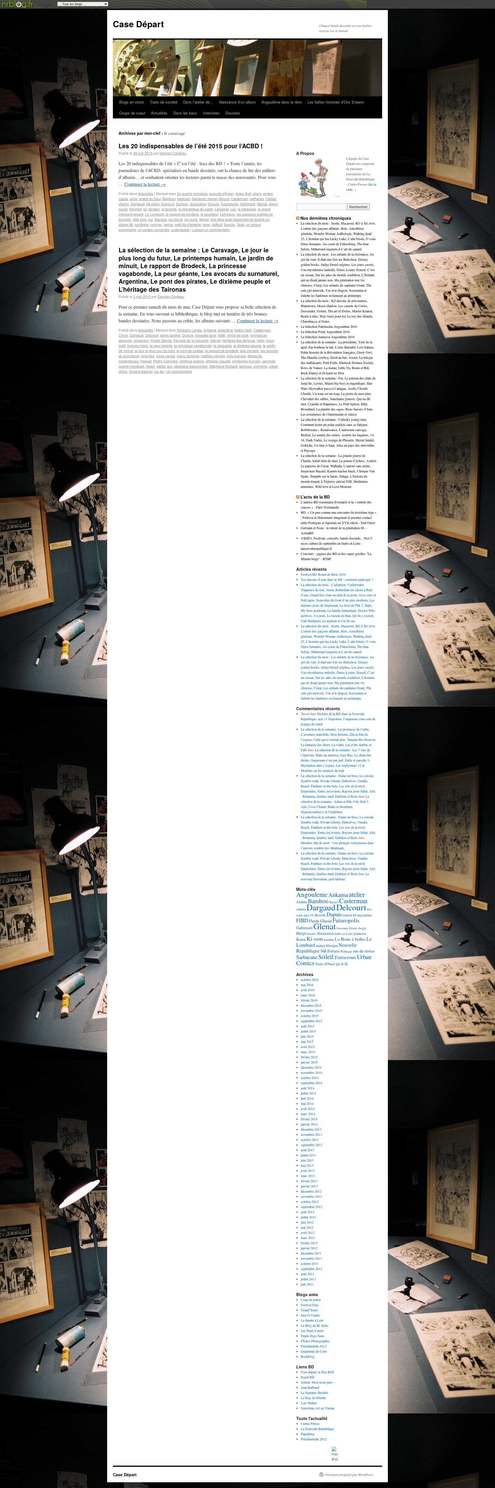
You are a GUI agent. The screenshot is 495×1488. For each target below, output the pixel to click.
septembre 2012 (311, 1206)
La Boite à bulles (350, 939)
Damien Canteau (173, 153)
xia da (159, 371)
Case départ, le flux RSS (317, 1372)
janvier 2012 (309, 1248)
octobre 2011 (310, 1263)
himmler (135, 209)
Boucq (224, 198)
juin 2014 (307, 1098)
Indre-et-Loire (344, 934)
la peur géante (161, 345)
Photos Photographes (315, 1341)
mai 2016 (307, 984)
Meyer (204, 219)
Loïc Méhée (309, 1403)
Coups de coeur (132, 113)
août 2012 (307, 1212)
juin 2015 (307, 1036)
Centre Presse (310, 1423)
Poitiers (333, 951)
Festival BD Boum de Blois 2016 (323, 574)
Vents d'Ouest (325, 963)
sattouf (217, 224)
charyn (124, 203)
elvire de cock (238, 335)
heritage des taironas (238, 340)
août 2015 (307, 1026)
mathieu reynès (213, 355)
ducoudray (198, 203)
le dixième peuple (247, 345)
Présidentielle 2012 (314, 1346)
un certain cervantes (153, 229)
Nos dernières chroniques (325, 218)
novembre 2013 (311, 1134)
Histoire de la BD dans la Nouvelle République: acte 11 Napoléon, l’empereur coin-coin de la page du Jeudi (338, 718)
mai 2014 (307, 1103)
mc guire (191, 219)
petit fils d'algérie (188, 224)
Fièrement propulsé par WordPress (349, 1474)
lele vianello (249, 350)
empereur (141, 340)
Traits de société (163, 102)
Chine (123, 335)
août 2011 (307, 1273)
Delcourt (167, 203)
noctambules (129, 361)
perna (168, 224)
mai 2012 (307, 1227)
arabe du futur (150, 198)
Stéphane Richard (223, 366)
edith (221, 335)
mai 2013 (307, 1165)
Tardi (240, 224)
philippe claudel (218, 361)
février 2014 (309, 1119)
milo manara (236, 355)
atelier (357, 894)
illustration (325, 933)
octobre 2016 (310, 979)
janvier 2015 (309, 1062)
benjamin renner (204, 198)
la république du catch (195, 209)
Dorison (182, 203)
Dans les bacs (185, 113)
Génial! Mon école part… (318, 1382)
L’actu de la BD (315, 497)
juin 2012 (307, 1222)
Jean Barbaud (310, 1387)
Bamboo (169, 198)
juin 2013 (307, 1160)
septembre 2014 (311, 1082)
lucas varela (165, 355)
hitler (260, 340)
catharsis (257, 198)
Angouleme (311, 894)
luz (150, 219)
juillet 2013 (308, 1155)
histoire (311, 934)
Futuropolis (229, 203)
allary (257, 193)
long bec (147, 355)
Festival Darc (310, 1304)
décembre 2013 (311, 1129)
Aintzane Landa (189, 330)
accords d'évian (221, 193)
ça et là (341, 963)
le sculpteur (209, 214)
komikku (329, 940)
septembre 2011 (311, 1268)
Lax (233, 209)
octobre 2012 (310, 1201)
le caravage (247, 209)
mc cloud (175, 219)
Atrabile (301, 901)
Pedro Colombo (165, 361)
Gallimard (247, 203)
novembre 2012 (311, 1196)
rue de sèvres (364, 951)
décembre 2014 (311, 1067)
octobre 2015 (310, 1015)
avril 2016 (308, 990)
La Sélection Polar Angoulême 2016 (325, 331)
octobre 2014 (310, 1077)
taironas (245, 366)
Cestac (271, 198)
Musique (332, 945)
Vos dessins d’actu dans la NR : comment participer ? (337, 579)
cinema (301, 909)
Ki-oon (315, 938)
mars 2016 (308, 995)
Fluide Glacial (161, 340)
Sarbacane (306, 957)
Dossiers (232, 113)
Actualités (159, 113)
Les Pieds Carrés (312, 1330)
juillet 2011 (308, 1279)
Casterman (239, 198)
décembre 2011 (311, 1253)
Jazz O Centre (310, 1315)
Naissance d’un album (237, 102)
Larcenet (222, 209)
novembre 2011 (311, 1258)
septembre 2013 (311, 1144)
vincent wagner (140, 371)
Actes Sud (243, 193)
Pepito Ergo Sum (312, 1335)
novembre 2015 (311, 1010)
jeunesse (360, 933)
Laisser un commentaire (211, 229)
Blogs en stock (131, 102)
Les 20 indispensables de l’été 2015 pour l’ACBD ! (191, 145)
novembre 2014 (311, 1072)
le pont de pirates (189, 350)
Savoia (229, 224)
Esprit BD (308, 1377)
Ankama (209, 330)
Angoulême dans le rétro (282, 102)
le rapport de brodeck (182, 214)
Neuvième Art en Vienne (318, 1408)
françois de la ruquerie (191, 340)
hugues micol (137, 345)
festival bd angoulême (357, 915)
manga (320, 945)
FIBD (302, 920)
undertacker (180, 229)
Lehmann (227, 214)
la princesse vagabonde (193, 345)
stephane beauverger (190, 366)
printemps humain (246, 361)
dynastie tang (205, 335)
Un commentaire (179, 371)
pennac (156, 224)
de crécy (152, 203)
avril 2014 (308, 1108)
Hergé (301, 933)
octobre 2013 (310, 1139)
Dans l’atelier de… (198, 102)
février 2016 (309, 1000)
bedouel (183, 198)
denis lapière (170, 335)
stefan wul (164, 366)
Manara (161, 219)
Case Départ (138, 23)
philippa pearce (192, 361)
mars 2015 (308, 1051)
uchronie (260, 366)
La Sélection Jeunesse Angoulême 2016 (328, 336)
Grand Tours (309, 1310)
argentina (225, 330)
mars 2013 (308, 1175)
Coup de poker (311, 1299)
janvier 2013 (309, 1186)
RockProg (308, 1356)
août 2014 (307, 1088)
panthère (142, 224)
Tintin (340, 957)
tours (351, 957)
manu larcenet (188, 355)
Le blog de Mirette (313, 1397)
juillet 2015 (308, 1031)
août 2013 (307, 1150)
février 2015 (309, 1057)
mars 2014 (308, 1113)
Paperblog (308, 1433)
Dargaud (138, 203)
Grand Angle (357, 928)
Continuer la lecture (145, 184)
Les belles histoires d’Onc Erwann (336, 102)
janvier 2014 (309, 1124)
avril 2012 (308, 1232)
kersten (154, 209)
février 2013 (309, 1181)
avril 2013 (308, 1170)
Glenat (262, 203)
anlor (134, 198)
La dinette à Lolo (312, 1320)
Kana (301, 939)
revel (206, 224)
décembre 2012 (311, 1191)
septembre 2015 (311, 1020)
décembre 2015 (311, 1005)
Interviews (211, 113)
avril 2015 (308, 1046)
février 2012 (309, 1242)
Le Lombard (154, 214)
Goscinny (342, 928)
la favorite (169, 209)
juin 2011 (307, 1284)
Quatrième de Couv (314, 1351)
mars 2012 (308, 1237)
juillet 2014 (308, 1093)
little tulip (140, 219)
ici (145, 209)
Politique (346, 951)
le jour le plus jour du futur (155, 350)
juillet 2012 (308, 1217)
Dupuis (213, 203)
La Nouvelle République (317, 1428)
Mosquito (255, 355)
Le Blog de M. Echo (314, 1325)
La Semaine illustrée (314, 1392)
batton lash (243, 330)
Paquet (146, 361)
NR (324, 951)
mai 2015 (307, 1041)
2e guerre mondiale (192, 193)
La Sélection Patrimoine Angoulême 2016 (329, 326)
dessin (320, 915)
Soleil (150, 366)
